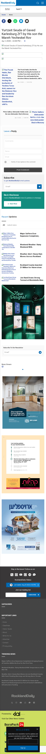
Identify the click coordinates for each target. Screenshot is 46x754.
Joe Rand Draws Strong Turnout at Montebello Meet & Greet (32, 280)
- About (4, 632)
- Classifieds (6, 625)
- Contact (5, 642)
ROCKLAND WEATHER (21, 9)
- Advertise (5, 639)
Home (4, 15)
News (11, 15)
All (4, 225)
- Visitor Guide (7, 629)
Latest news (12, 225)
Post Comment (23, 170)
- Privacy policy (7, 646)
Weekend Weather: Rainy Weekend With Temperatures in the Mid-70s (23, 668)
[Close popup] (37, 729)
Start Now (13, 204)
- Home (4, 622)
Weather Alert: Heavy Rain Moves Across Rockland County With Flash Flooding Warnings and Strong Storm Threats (22, 675)
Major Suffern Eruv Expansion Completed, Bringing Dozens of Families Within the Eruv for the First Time (22, 662)
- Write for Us (6, 636)
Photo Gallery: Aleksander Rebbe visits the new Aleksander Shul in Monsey (15, 113)
